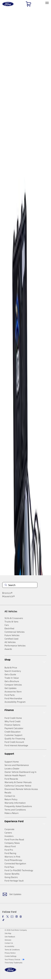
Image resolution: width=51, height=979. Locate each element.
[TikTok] (3, 920)
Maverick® (8, 596)
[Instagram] (16, 916)
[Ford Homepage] (10, 971)
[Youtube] (12, 916)
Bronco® (7, 593)
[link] (8, 933)
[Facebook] (3, 916)
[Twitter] (7, 916)
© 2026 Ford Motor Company (16, 930)
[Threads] (21, 916)
